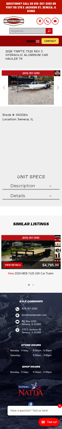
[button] (29, 285)
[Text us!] (49, 422)
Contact (50, 41)
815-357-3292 (43, 4)
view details (13, 265)
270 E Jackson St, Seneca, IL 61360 (36, 9)
